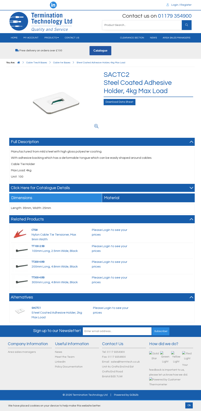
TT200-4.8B (38, 261)
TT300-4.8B (38, 277)
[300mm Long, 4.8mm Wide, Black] (20, 281)
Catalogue (100, 50)
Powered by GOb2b (126, 395)
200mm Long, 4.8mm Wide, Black (55, 266)
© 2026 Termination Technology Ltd (85, 395)
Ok (189, 405)
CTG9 (35, 230)
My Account (30, 37)
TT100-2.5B (38, 246)
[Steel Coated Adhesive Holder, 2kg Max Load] (20, 310)
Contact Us (72, 37)
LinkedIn (60, 361)
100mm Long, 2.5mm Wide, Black (55, 250)
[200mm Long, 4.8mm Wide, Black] (20, 265)
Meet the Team (65, 357)
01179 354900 (175, 16)
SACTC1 (36, 308)
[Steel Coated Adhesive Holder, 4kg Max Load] (55, 100)
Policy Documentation (69, 366)
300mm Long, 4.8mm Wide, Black (55, 282)
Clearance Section (132, 37)
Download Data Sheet (119, 102)
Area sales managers (176, 37)
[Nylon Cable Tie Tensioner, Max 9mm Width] (20, 233)
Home (14, 37)
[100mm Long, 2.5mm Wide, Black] (20, 250)
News (153, 37)
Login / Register (181, 5)
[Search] (187, 25)
